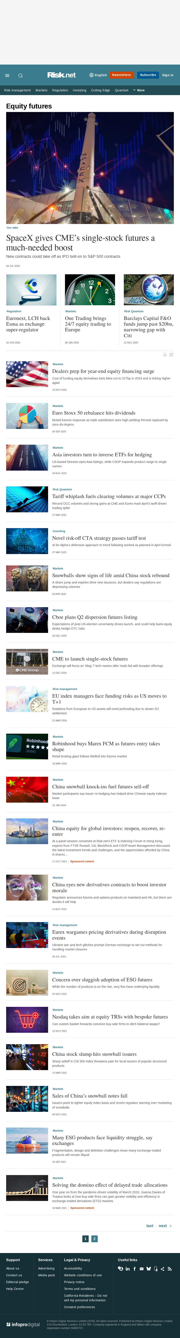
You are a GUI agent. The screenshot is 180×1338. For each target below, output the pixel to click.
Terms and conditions (79, 1289)
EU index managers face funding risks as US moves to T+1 (109, 698)
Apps (155, 1268)
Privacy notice (74, 1282)
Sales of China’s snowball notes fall (90, 1095)
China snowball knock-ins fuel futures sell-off (100, 786)
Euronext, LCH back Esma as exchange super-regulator (28, 323)
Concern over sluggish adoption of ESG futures (102, 979)
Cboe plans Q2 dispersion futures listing (94, 617)
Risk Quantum (134, 311)
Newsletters (121, 75)
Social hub (162, 1268)
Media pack (46, 1275)
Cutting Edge (100, 90)
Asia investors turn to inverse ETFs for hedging (102, 454)
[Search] (20, 75)
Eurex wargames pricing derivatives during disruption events (109, 935)
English (101, 75)
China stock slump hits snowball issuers (94, 1054)
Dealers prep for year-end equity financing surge (103, 371)
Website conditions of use (83, 1275)
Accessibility (73, 1268)
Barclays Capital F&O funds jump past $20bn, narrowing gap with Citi (148, 326)
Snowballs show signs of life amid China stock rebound (110, 575)
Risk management (17, 90)
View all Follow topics (120, 1268)
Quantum (122, 90)
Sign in (168, 75)
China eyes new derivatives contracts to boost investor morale (109, 887)
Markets (41, 90)
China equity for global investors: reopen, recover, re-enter (109, 831)
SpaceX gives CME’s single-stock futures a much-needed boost (80, 242)
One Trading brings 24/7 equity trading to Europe (88, 323)
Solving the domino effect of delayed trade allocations (109, 1185)
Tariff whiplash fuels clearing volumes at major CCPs (109, 496)
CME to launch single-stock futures (90, 658)
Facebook (134, 1268)
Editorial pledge (17, 1282)
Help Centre (15, 1289)
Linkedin (127, 1268)
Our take (12, 228)
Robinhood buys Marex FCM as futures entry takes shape (106, 746)
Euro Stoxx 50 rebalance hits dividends (93, 412)
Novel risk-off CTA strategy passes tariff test (99, 538)
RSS (169, 1268)
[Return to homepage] (61, 76)
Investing (79, 90)
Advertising (46, 1268)
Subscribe (148, 75)
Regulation (60, 90)
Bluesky (148, 1268)
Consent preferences (79, 1307)
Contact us (14, 1275)
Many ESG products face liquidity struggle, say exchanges (102, 1140)
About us (12, 1268)
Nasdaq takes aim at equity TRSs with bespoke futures (110, 1016)
